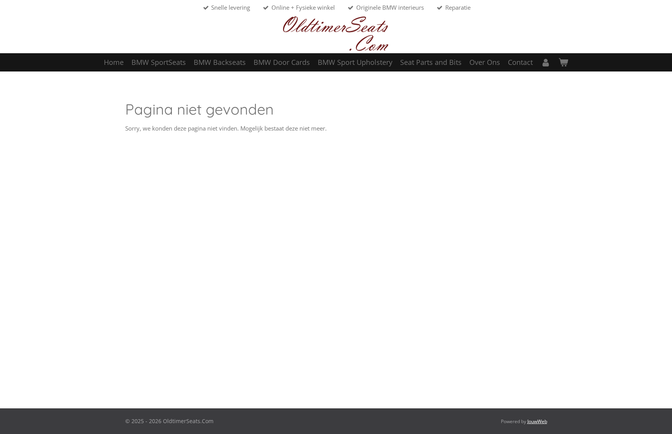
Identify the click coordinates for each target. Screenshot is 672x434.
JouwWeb (537, 421)
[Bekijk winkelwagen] (563, 62)
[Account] (545, 62)
